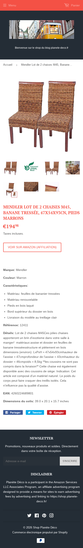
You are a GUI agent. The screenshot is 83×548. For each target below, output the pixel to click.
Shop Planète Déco (45, 527)
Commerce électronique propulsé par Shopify (40, 532)
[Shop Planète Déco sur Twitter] (29, 516)
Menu (12, 5)
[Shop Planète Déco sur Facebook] (36, 516)
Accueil (7, 64)
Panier (75, 5)
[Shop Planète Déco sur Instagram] (51, 516)
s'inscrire (70, 461)
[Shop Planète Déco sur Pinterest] (44, 516)
